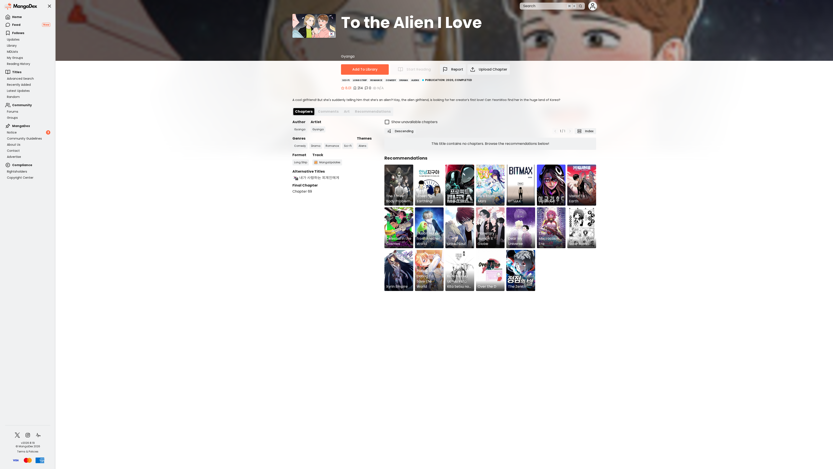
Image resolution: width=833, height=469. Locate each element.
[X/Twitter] (17, 435)
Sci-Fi (345, 80)
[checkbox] (490, 122)
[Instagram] (27, 435)
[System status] (38, 435)
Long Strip (360, 80)
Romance (376, 80)
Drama (403, 80)
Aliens (415, 80)
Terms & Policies (27, 451)
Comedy (391, 80)
